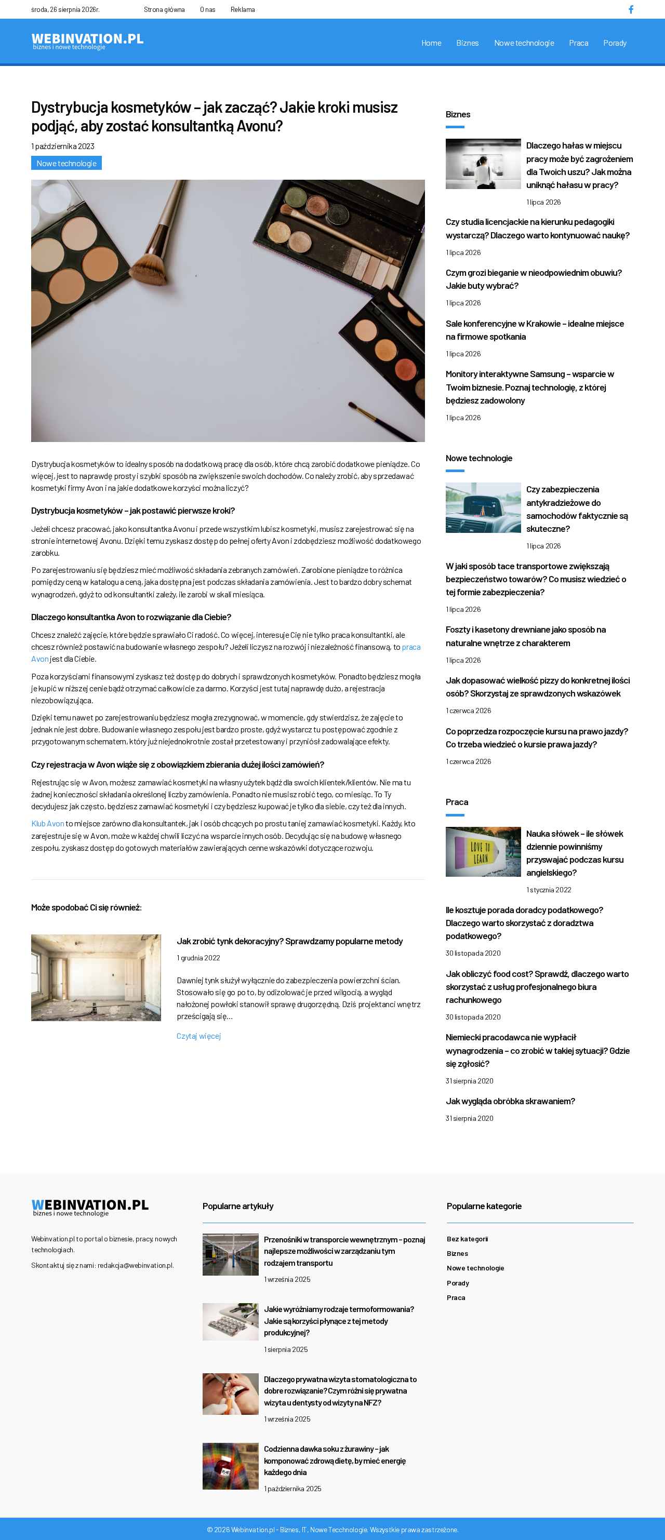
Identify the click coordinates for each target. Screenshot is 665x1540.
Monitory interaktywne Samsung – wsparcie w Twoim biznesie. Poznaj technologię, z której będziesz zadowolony (530, 386)
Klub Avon (47, 823)
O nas (208, 9)
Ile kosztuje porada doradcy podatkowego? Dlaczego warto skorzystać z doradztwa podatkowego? (524, 922)
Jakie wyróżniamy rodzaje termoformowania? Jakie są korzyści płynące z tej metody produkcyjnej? (339, 1320)
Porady (615, 42)
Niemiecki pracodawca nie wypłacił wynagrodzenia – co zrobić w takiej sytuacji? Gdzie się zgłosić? (538, 1049)
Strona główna (164, 9)
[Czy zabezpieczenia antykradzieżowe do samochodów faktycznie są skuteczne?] (483, 510)
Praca (578, 42)
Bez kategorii (467, 1238)
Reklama (243, 9)
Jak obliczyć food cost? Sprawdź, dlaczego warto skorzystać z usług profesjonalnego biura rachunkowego (537, 986)
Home (431, 42)
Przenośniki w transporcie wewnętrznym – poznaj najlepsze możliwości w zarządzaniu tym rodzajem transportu (344, 1250)
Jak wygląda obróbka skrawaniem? (510, 1100)
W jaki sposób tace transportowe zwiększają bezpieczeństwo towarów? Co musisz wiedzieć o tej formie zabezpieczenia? (536, 578)
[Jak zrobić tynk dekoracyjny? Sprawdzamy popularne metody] (96, 980)
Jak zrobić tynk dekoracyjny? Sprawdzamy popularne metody (290, 940)
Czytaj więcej (199, 1035)
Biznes (467, 42)
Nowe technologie (524, 42)
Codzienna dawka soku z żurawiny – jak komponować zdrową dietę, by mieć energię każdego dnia (335, 1460)
